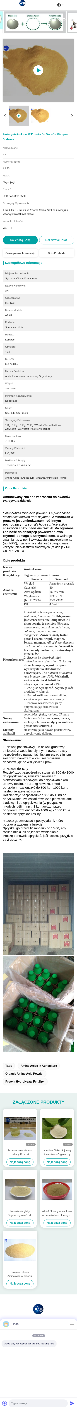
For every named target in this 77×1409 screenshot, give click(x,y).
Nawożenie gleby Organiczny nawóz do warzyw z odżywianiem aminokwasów (20, 1213)
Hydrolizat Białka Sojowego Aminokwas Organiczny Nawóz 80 (57, 1152)
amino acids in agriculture (39, 1065)
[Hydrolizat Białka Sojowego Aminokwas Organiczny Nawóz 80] (57, 1128)
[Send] (72, 1403)
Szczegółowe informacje (20, 253)
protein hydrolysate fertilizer (25, 1081)
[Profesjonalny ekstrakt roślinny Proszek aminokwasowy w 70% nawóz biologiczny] (20, 1128)
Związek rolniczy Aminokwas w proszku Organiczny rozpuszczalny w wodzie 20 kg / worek (20, 1274)
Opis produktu (57, 253)
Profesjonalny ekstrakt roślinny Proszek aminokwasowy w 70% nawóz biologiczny (20, 1152)
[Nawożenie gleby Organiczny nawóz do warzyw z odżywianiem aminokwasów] (20, 1189)
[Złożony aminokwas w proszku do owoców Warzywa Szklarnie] (38, 70)
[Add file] (4, 1403)
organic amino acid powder (24, 1073)
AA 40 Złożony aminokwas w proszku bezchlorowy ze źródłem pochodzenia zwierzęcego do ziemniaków (57, 1213)
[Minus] (72, 1324)
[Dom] (38, 1313)
